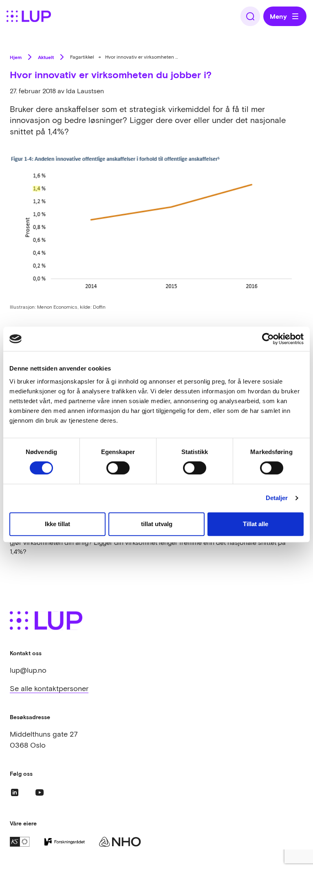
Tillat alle (255, 523)
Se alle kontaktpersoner (49, 688)
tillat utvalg (156, 523)
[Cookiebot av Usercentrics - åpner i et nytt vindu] (268, 339)
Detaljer (277, 497)
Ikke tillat (57, 523)
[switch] (118, 467)
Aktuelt (46, 57)
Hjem (16, 57)
